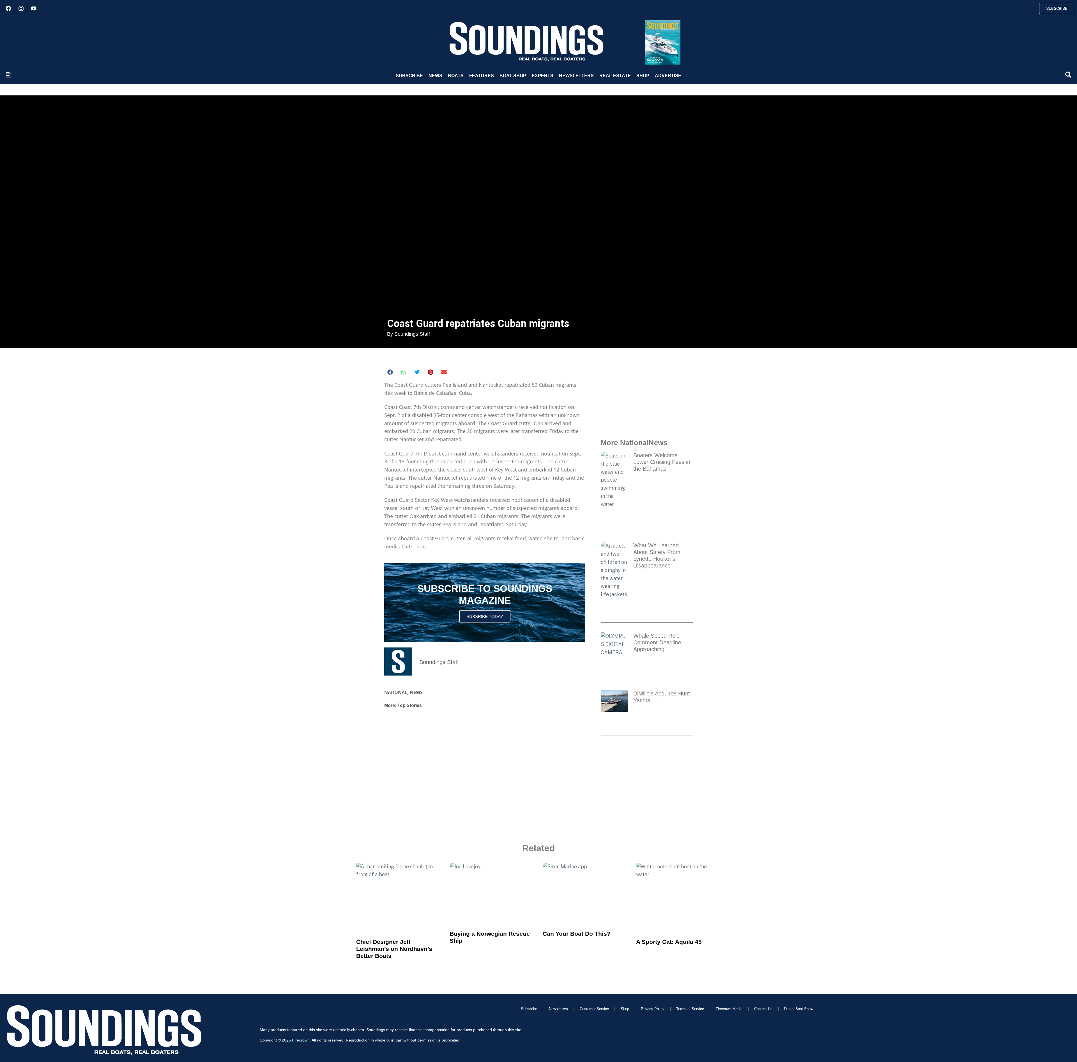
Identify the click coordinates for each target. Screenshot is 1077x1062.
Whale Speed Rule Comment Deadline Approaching (657, 642)
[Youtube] (33, 8)
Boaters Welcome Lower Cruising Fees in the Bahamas (661, 462)
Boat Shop (513, 75)
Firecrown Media (729, 1009)
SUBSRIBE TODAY (484, 616)
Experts (542, 75)
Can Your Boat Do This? (577, 933)
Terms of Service (690, 1009)
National (395, 692)
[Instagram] (21, 8)
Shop (642, 75)
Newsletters (576, 75)
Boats (456, 75)
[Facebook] (8, 8)
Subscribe (409, 75)
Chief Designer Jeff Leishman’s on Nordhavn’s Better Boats (394, 949)
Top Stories (409, 705)
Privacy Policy (652, 1009)
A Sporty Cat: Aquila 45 (669, 942)
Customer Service (594, 1009)
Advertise (668, 75)
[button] (390, 372)
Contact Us (763, 1009)
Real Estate (615, 75)
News (435, 75)
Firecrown (301, 1040)
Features (481, 75)
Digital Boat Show (798, 1009)
